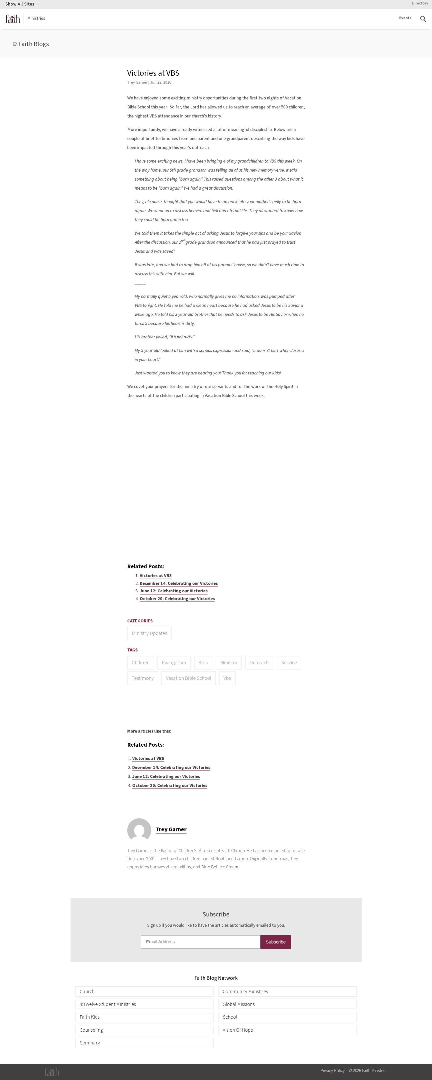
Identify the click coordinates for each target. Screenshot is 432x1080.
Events (405, 18)
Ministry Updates (149, 633)
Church (87, 991)
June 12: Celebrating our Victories (174, 591)
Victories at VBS (156, 576)
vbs (227, 678)
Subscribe (276, 941)
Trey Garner (137, 82)
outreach (259, 662)
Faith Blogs (33, 44)
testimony (143, 678)
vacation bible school (188, 678)
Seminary (90, 1042)
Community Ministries (245, 991)
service (289, 662)
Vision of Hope (238, 1030)
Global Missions (239, 1004)
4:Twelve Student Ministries (108, 1004)
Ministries (36, 18)
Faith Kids (90, 1017)
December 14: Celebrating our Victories (179, 583)
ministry (228, 662)
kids (203, 662)
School (230, 1017)
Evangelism (174, 662)
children (141, 662)
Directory (420, 3)
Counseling (91, 1030)
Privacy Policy (332, 1070)
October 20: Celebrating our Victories (177, 599)
